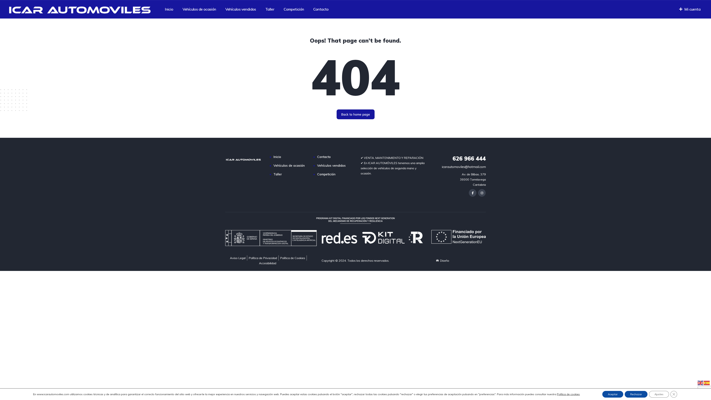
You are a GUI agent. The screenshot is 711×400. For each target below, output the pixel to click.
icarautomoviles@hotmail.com (464, 167)
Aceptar (613, 394)
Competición (294, 9)
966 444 (469, 158)
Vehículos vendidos (240, 9)
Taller (269, 9)
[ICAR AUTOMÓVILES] (81, 9)
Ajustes (659, 394)
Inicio (169, 9)
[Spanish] (707, 382)
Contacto (321, 9)
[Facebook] (472, 193)
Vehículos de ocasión (199, 9)
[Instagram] (482, 193)
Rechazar (636, 394)
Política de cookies (568, 394)
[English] (700, 382)
